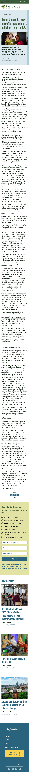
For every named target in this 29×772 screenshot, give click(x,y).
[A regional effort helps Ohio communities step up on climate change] (14, 698)
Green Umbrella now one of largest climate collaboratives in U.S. (13, 73)
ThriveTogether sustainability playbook (13, 319)
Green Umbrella (7, 488)
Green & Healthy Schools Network (14, 520)
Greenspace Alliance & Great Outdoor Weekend (15, 533)
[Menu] (26, 6)
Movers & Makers (13, 69)
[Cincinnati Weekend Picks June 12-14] (14, 655)
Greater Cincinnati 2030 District (13, 523)
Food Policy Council (9, 529)
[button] (9, 769)
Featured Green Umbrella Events (13, 537)
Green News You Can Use (11, 517)
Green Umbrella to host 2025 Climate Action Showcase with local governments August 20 (12, 613)
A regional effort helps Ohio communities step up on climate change (14, 705)
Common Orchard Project (11, 526)
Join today (23, 568)
